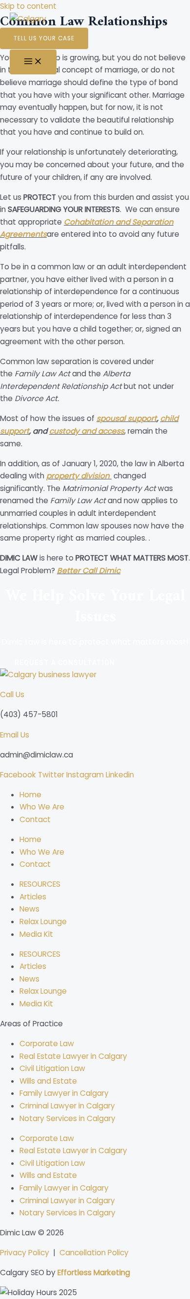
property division (78, 476)
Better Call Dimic (88, 570)
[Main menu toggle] (33, 62)
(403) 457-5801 (29, 714)
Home (30, 795)
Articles (32, 897)
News (29, 909)
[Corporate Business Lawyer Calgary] (34, 31)
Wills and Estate (48, 1081)
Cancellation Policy (94, 1252)
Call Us (12, 694)
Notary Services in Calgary (67, 1118)
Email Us (14, 735)
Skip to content (28, 6)
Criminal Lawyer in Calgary (67, 1106)
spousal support (126, 418)
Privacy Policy (24, 1252)
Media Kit (36, 934)
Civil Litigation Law (52, 1068)
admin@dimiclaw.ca (36, 755)
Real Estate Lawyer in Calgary (73, 1056)
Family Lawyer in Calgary (64, 1093)
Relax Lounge (43, 921)
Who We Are (41, 807)
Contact (35, 819)
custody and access (86, 431)
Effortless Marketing (93, 1272)
